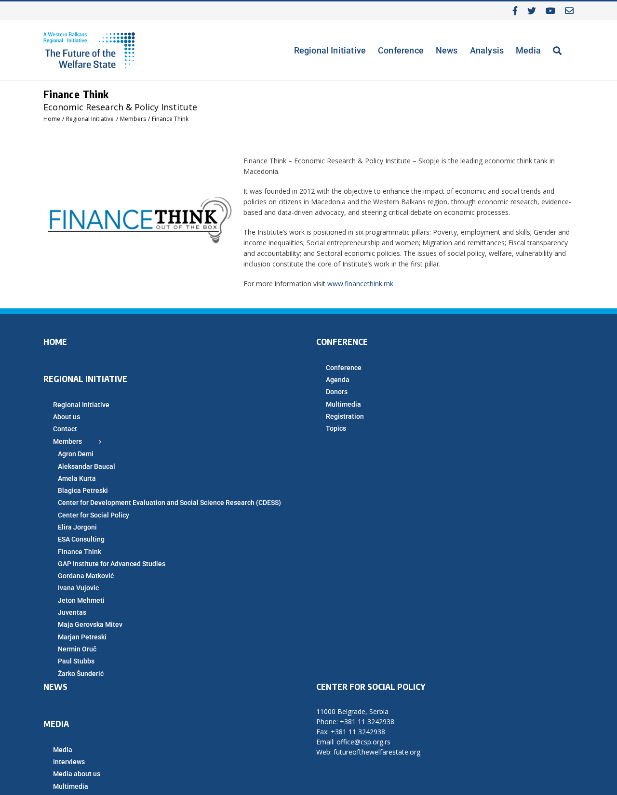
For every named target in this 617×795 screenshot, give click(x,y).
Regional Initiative (81, 405)
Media (62, 750)
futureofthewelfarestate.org (377, 751)
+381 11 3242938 (367, 721)
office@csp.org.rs (363, 741)
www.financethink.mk (360, 283)
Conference (344, 367)
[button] (557, 50)
